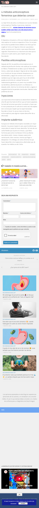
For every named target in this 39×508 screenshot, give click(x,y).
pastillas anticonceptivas (29, 157)
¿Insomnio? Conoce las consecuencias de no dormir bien (8, 183)
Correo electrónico (26, 213)
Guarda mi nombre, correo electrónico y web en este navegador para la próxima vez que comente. (19, 228)
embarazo (32, 154)
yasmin (9, 159)
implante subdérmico (16, 157)
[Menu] (36, 2)
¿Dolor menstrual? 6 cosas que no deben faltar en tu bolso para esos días (27, 183)
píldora (3, 159)
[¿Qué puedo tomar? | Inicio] (6, 2)
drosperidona (25, 154)
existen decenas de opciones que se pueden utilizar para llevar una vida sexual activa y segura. (18, 30)
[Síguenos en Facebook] (34, 250)
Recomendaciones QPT (8, 6)
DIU (19, 154)
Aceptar (23, 503)
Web (4, 220)
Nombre (6, 213)
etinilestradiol (5, 157)
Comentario (7, 201)
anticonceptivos (13, 154)
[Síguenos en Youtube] (36, 250)
